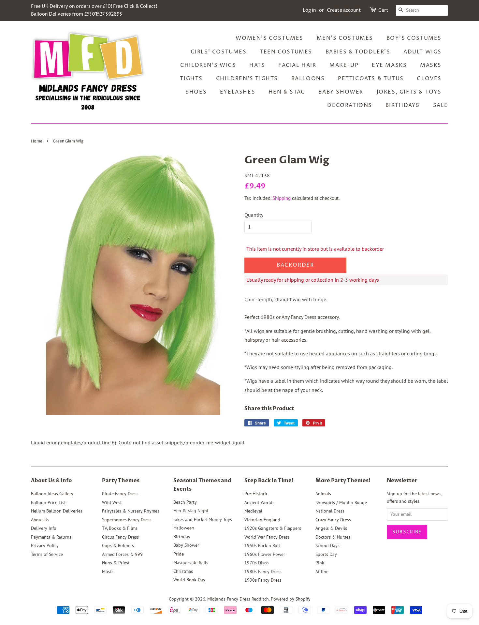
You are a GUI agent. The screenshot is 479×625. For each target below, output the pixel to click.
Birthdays (402, 105)
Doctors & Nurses (332, 537)
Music (107, 571)
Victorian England (262, 520)
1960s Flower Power (264, 554)
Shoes (196, 92)
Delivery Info (43, 528)
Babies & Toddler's (358, 51)
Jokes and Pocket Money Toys (202, 519)
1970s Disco (256, 563)
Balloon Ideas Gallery (52, 494)
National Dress (329, 511)
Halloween (183, 528)
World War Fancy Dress (267, 537)
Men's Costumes (345, 38)
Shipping (281, 198)
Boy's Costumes (414, 38)
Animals (323, 494)
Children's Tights (247, 78)
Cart (383, 10)
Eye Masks (389, 65)
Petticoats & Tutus (371, 78)
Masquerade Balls (190, 562)
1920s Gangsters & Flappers (272, 528)
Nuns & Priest (116, 563)
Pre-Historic (256, 494)
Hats (257, 65)
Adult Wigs (422, 51)
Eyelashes (237, 92)
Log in (309, 10)
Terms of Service (47, 554)
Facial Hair (297, 65)
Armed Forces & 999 (122, 554)
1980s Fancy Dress (263, 571)
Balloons (308, 78)
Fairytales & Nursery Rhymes (130, 511)
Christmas (183, 571)
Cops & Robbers (118, 545)
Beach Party (185, 502)
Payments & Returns (51, 537)
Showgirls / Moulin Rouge (341, 502)
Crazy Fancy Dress (333, 520)
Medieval (253, 511)
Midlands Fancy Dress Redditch (238, 599)
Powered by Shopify (291, 599)
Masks (431, 65)
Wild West (112, 502)
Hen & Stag (287, 92)
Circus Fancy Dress (120, 537)
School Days (327, 545)
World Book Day (189, 580)
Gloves (429, 78)
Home (36, 141)
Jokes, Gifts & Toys (409, 92)
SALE (440, 105)
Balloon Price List (48, 502)
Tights (191, 78)
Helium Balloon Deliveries (56, 511)
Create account (344, 10)
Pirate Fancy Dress (120, 494)
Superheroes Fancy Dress (127, 520)
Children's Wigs (208, 65)
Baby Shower (340, 92)
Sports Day (326, 554)
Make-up (343, 65)
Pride (178, 554)
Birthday (181, 537)
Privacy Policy (45, 545)
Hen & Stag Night (191, 510)
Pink (319, 563)
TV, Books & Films (120, 528)
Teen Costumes (286, 51)
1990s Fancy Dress (263, 580)
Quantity (253, 215)
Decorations (349, 105)
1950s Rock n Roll (262, 545)
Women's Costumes (269, 38)
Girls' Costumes (219, 51)
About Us (40, 520)
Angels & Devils (331, 528)
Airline (321, 571)
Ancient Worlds (259, 502)
